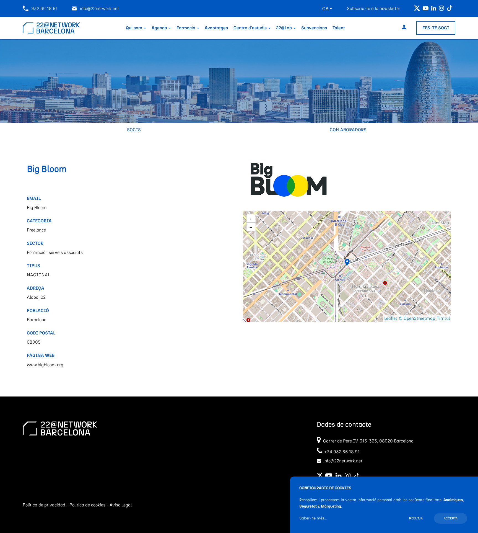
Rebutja (416, 518)
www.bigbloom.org (45, 365)
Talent (338, 28)
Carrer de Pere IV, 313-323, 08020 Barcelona (368, 441)
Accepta (451, 518)
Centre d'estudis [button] (250, 28)
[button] (347, 262)
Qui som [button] (134, 28)
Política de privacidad (44, 505)
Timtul (443, 318)
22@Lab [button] (284, 28)
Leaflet (390, 318)
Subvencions (314, 28)
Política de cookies (87, 505)
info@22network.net (99, 8)
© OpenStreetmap (417, 318)
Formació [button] (186, 28)
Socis (134, 130)
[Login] (404, 28)
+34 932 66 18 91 (341, 452)
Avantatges (216, 28)
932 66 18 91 (44, 8)
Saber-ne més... (313, 518)
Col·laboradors (348, 130)
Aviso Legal (121, 505)
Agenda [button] (160, 28)
